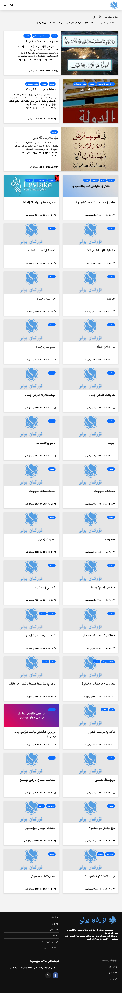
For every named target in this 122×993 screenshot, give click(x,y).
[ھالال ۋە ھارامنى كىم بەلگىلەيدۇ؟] (90, 186)
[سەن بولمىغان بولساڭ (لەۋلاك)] (31, 186)
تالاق (52, 661)
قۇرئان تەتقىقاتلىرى (40, 180)
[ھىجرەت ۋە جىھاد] (31, 523)
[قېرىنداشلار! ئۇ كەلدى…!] (90, 860)
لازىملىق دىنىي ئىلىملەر (49, 941)
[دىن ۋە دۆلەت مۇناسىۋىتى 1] (89, 53)
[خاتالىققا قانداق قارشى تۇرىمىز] (31, 763)
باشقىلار (54, 36)
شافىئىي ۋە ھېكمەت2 (102, 587)
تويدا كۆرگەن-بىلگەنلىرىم (41, 250)
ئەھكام (103, 180)
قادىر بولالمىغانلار (46, 443)
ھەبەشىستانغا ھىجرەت (42, 491)
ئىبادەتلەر (94, 180)
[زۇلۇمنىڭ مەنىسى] (90, 763)
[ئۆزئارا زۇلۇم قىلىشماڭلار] (90, 234)
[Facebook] (55, 975)
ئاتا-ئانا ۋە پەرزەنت (108, 661)
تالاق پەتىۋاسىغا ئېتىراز (101, 731)
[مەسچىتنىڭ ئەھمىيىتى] (31, 860)
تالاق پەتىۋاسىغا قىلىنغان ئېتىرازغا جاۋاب (32, 683)
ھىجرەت (110, 539)
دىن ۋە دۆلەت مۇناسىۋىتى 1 (41, 41)
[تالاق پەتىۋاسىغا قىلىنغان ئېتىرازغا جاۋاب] (31, 667)
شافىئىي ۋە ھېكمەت (44, 587)
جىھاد (111, 443)
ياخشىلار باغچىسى (51, 947)
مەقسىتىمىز (113, 972)
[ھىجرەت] (90, 523)
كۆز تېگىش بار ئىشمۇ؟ (102, 828)
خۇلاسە (111, 298)
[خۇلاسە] (90, 282)
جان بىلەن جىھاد (46, 298)
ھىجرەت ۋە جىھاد (45, 539)
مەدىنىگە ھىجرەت (104, 491)
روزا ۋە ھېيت (50, 806)
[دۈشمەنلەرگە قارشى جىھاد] (31, 378)
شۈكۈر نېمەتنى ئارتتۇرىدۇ (41, 635)
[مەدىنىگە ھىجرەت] (90, 475)
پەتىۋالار (55, 923)
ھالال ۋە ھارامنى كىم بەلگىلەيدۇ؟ (95, 202)
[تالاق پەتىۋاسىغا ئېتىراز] (90, 715)
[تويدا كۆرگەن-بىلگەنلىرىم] (31, 234)
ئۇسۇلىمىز (113, 978)
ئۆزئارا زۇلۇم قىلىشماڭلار (100, 250)
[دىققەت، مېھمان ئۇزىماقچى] (31, 812)
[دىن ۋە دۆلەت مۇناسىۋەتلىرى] (90, 101)
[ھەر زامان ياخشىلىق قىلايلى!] (90, 667)
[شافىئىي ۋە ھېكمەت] (31, 571)
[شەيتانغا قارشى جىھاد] (90, 378)
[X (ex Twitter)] (48, 975)
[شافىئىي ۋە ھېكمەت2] (90, 571)
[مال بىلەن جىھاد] (90, 330)
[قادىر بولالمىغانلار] (31, 426)
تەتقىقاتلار (51, 180)
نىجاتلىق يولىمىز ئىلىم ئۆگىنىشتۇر (36, 89)
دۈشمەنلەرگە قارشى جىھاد (40, 395)
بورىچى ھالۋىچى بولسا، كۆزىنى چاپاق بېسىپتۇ (34, 734)
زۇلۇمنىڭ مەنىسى (105, 780)
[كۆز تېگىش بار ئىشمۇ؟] (90, 812)
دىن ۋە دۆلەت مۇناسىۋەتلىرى (41, 36)
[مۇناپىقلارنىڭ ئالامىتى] (89, 149)
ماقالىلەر (27, 36)
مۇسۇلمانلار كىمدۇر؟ (109, 960)
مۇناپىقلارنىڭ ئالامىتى (45, 137)
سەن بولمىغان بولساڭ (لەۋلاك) (38, 202)
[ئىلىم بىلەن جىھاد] (31, 330)
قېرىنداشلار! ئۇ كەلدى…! (100, 876)
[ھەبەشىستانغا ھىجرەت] (31, 475)
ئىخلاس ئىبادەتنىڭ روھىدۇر (99, 635)
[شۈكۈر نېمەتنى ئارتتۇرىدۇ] (31, 619)
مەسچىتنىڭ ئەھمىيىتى (43, 876)
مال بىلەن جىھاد (106, 346)
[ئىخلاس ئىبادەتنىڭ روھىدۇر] (90, 619)
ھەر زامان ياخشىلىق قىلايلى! (98, 683)
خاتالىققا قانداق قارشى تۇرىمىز (38, 780)
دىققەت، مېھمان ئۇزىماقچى (40, 828)
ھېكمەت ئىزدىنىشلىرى (80, 84)
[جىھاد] (90, 426)
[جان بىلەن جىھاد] (31, 282)
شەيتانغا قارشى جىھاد (102, 395)
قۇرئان (86, 180)
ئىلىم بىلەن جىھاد (46, 346)
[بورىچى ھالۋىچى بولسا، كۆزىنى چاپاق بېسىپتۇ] (31, 715)
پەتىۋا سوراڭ (112, 966)
